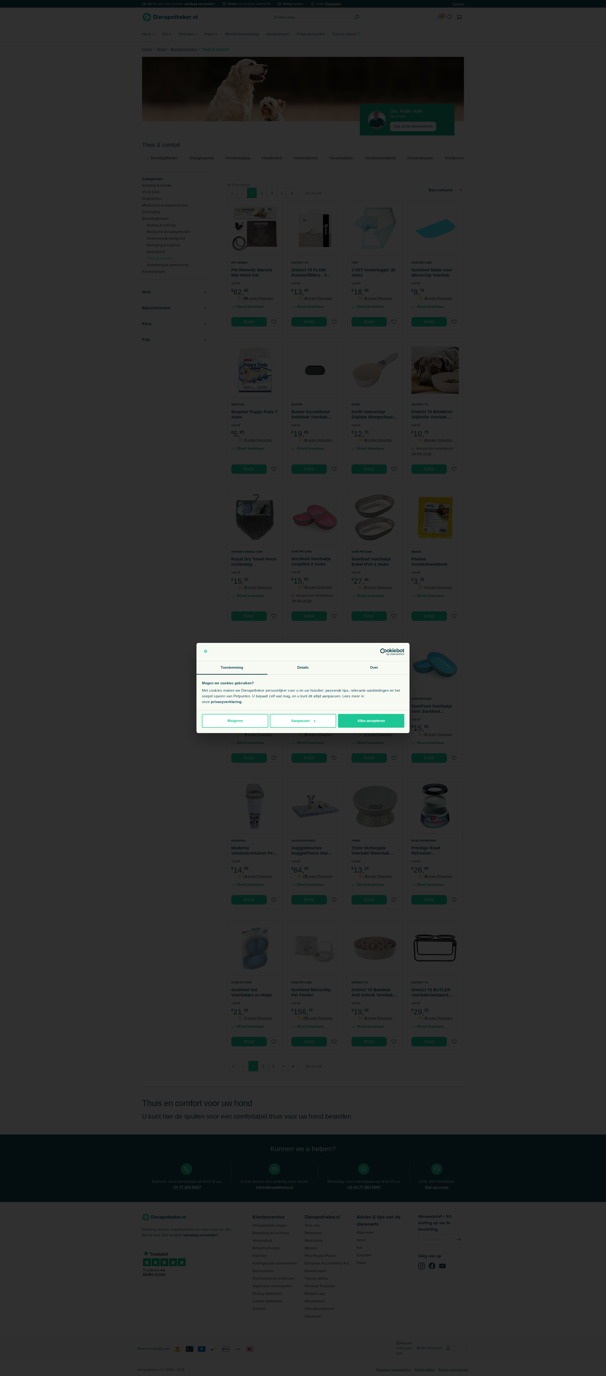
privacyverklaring (226, 702)
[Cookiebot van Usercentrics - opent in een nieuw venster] (383, 651)
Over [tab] (374, 667)
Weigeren (235, 721)
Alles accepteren (371, 721)
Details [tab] (303, 667)
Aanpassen (300, 721)
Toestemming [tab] (232, 667)
